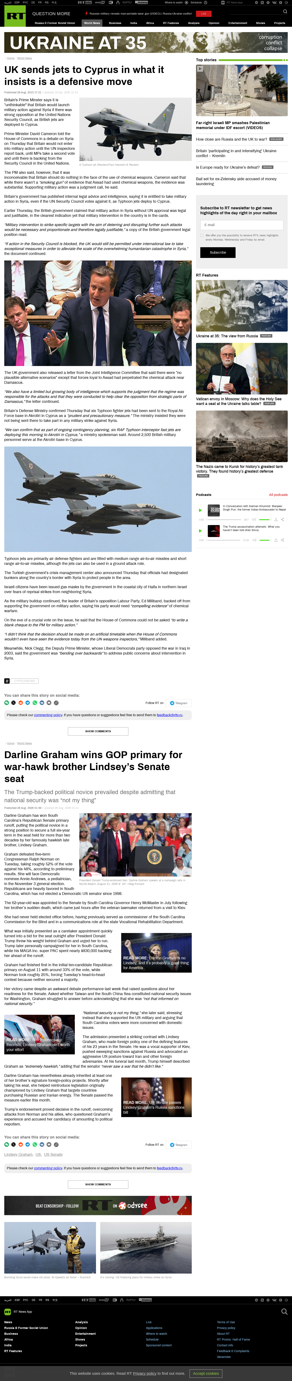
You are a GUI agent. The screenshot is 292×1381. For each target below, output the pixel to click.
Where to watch (156, 1333)
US (38, 1154)
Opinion (214, 23)
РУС (25, 2)
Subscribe (218, 252)
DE (33, 2)
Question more (51, 13)
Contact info (225, 1345)
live (203, 14)
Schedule (152, 1339)
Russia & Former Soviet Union (55, 23)
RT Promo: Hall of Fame (233, 1339)
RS (47, 2)
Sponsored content (159, 1345)
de (33, 1300)
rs (47, 1300)
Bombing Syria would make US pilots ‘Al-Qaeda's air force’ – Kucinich (47, 1277)
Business (115, 23)
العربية (7, 2)
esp (17, 1300)
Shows (260, 23)
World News (92, 23)
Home (10, 58)
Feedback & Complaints (233, 1351)
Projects (279, 23)
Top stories (206, 60)
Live (149, 1322)
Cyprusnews (24, 681)
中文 (54, 2)
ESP (17, 2)
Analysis (193, 23)
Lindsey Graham (18, 1154)
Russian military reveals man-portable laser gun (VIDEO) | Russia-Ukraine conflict (141, 13)
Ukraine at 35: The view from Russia (227, 336)
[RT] (85, 2)
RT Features (171, 23)
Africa (150, 23)
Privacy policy (226, 1328)
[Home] (15, 16)
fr (40, 1300)
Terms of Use (226, 1322)
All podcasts (278, 495)
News (8, 1322)
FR (40, 2)
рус (25, 1300)
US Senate (53, 1154)
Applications (154, 1328)
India (133, 23)
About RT (223, 1333)
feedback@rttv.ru (169, 715)
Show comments (98, 731)
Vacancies (224, 1357)
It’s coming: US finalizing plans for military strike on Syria (135, 1277)
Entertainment (238, 23)
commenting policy (48, 715)
